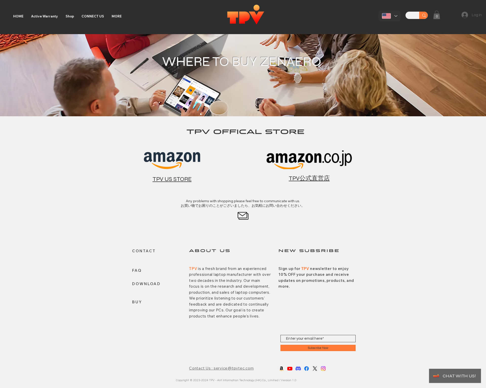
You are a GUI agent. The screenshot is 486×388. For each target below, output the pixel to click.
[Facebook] (306, 369)
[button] (436, 15)
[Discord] (298, 369)
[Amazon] (281, 369)
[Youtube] (290, 369)
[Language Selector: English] (389, 16)
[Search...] (424, 15)
